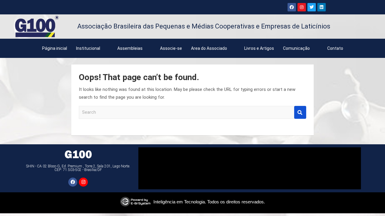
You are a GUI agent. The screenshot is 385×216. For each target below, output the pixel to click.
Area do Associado (209, 48)
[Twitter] (311, 7)
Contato (335, 48)
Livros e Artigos (259, 48)
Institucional (88, 48)
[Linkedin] (321, 7)
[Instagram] (301, 7)
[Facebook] (292, 7)
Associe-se (171, 48)
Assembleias (130, 48)
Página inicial (54, 48)
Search (300, 112)
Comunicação (296, 48)
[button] (92, 48)
